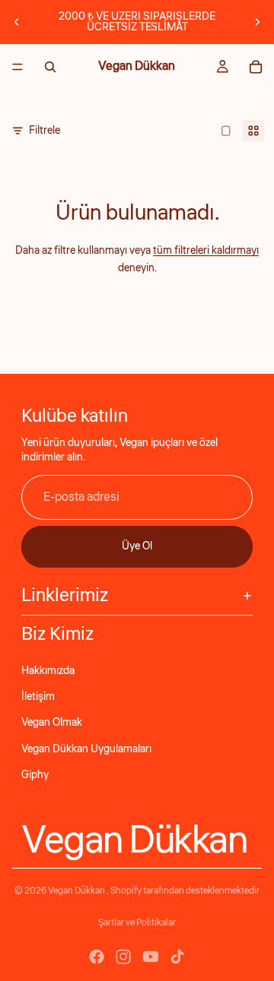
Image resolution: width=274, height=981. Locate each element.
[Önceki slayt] (16, 22)
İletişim (38, 696)
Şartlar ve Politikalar (137, 922)
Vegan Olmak (51, 722)
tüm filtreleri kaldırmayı (206, 250)
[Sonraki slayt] (257, 22)
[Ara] (50, 67)
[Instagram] (123, 957)
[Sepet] (255, 67)
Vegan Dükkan (77, 890)
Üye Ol (137, 546)
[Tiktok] (177, 957)
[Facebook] (97, 957)
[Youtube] (151, 957)
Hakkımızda (48, 671)
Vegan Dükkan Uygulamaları (86, 749)
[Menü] (17, 66)
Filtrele (44, 130)
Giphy (35, 775)
